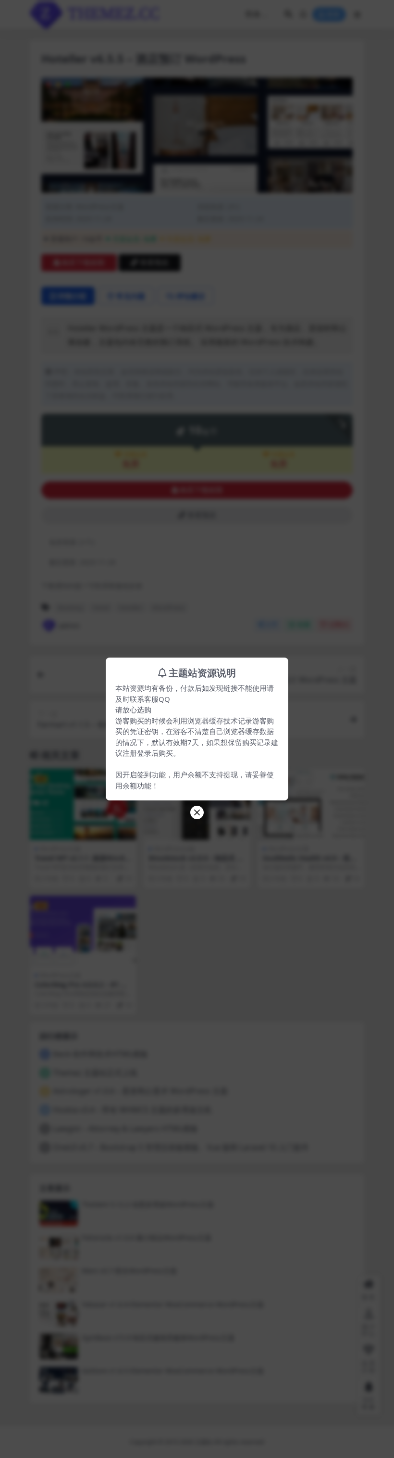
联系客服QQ (150, 699)
